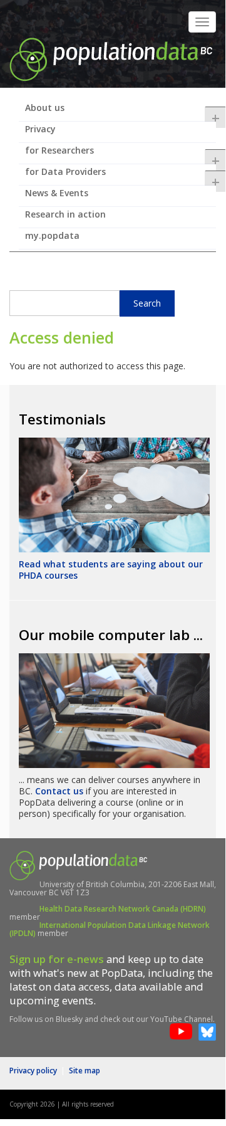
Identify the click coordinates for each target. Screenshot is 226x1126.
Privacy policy (33, 1070)
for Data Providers (120, 176)
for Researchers (120, 154)
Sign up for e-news (56, 959)
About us (120, 112)
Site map (84, 1070)
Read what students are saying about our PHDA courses (111, 569)
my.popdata (52, 235)
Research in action (65, 214)
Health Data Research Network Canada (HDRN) (122, 908)
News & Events (56, 193)
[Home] (110, 58)
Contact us (59, 791)
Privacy (40, 129)
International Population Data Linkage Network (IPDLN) (109, 929)
